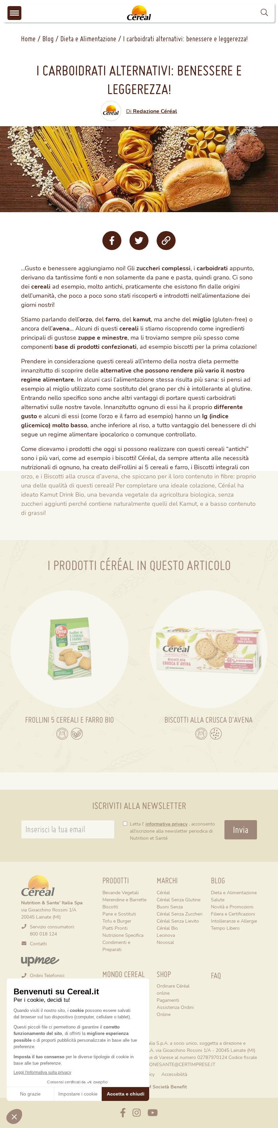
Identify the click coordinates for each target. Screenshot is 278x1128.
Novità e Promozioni (232, 906)
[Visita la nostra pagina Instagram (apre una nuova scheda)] (136, 1113)
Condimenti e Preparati (116, 945)
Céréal (163, 892)
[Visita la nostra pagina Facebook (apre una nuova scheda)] (123, 1113)
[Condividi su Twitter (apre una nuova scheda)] (139, 240)
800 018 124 (43, 933)
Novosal (165, 942)
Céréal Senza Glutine (178, 899)
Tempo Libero (225, 928)
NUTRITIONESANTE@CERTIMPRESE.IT (173, 1064)
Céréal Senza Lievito (178, 921)
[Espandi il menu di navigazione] (14, 13)
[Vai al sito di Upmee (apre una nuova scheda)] (40, 960)
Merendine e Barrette (124, 899)
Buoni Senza (170, 906)
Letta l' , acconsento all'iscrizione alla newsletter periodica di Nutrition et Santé (172, 830)
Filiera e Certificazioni (233, 913)
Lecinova (166, 935)
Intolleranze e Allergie (234, 921)
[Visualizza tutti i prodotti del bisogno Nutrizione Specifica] (216, 734)
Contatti (38, 943)
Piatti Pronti (114, 928)
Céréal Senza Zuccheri (179, 913)
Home (28, 38)
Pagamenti (168, 1000)
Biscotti (110, 906)
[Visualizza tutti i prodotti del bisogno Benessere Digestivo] (62, 734)
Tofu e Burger (116, 921)
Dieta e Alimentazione (88, 38)
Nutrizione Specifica (122, 935)
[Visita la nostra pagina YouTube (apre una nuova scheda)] (152, 1113)
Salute (217, 899)
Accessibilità (174, 1074)
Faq (216, 975)
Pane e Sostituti (119, 913)
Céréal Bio (167, 928)
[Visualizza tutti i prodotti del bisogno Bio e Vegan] (77, 734)
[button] (264, 13)
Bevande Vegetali (120, 892)
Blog (48, 38)
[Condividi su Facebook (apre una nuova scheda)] (111, 240)
